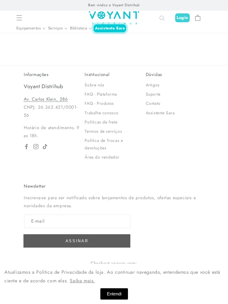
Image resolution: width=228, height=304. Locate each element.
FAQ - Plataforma (101, 94)
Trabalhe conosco (102, 113)
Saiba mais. (82, 280)
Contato (153, 103)
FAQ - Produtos (99, 103)
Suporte (153, 94)
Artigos (153, 85)
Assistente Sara (110, 28)
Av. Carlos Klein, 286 (46, 99)
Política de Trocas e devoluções (104, 144)
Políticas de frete (101, 122)
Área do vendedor (102, 157)
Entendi (114, 293)
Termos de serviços (103, 131)
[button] (19, 17)
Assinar (77, 241)
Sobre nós (94, 85)
